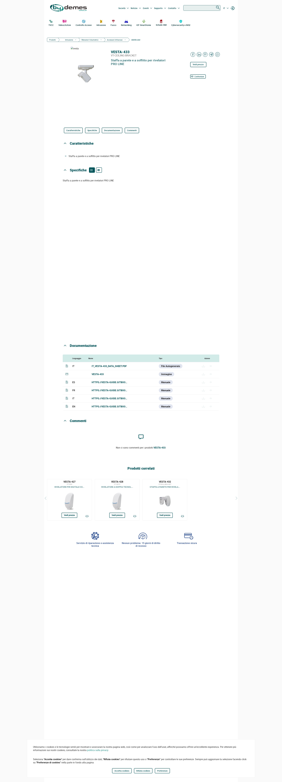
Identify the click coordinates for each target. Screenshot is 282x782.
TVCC (51, 25)
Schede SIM (161, 24)
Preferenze (162, 770)
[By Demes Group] (68, 8)
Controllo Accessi (84, 25)
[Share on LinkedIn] (199, 54)
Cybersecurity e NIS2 (180, 25)
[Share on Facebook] (193, 54)
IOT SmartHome (143, 25)
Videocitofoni (64, 25)
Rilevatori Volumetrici (90, 40)
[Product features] (92, 170)
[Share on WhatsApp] (218, 54)
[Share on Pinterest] (205, 54)
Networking (126, 25)
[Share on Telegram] (211, 54)
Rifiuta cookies (143, 770)
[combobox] (201, 8)
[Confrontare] (87, 516)
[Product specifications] (99, 170)
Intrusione (101, 25)
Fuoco (113, 25)
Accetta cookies (121, 770)
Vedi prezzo (198, 64)
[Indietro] (45, 498)
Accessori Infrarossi (114, 40)
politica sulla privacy (97, 750)
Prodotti (52, 40)
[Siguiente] (236, 498)
